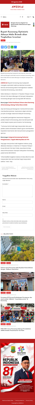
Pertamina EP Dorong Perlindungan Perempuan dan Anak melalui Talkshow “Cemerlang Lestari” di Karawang (16, 299)
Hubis (8, 263)
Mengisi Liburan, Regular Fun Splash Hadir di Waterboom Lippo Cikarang (20, 24)
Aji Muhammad (14, 265)
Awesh (3, 263)
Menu (4, 17)
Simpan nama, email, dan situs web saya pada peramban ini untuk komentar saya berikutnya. (14, 222)
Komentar (5, 184)
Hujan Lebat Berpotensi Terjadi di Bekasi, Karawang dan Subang (8, 168)
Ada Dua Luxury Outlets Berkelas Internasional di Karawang (27, 168)
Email (3, 206)
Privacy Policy (29, 400)
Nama (4, 200)
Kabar (3, 40)
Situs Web (5, 212)
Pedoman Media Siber (7, 400)
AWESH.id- (4, 83)
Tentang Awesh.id (19, 400)
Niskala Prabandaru (15, 42)
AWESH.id (17, 7)
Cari (28, 17)
